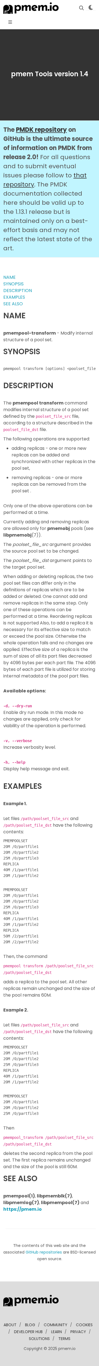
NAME (9, 277)
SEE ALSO (13, 304)
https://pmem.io (22, 1209)
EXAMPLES (14, 297)
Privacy (78, 1332)
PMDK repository (41, 129)
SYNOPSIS (13, 284)
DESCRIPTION (17, 290)
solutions (39, 1338)
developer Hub (28, 1332)
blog (30, 1325)
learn (56, 1332)
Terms (64, 1338)
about (10, 1325)
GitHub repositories (44, 1252)
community (55, 1325)
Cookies (84, 1325)
